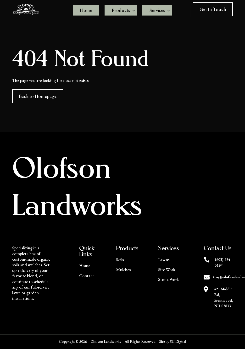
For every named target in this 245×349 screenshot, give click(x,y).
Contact (86, 275)
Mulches (123, 269)
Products (121, 10)
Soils (120, 259)
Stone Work (168, 279)
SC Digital (178, 341)
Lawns (163, 259)
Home (86, 10)
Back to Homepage (37, 96)
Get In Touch (213, 9)
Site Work (166, 269)
